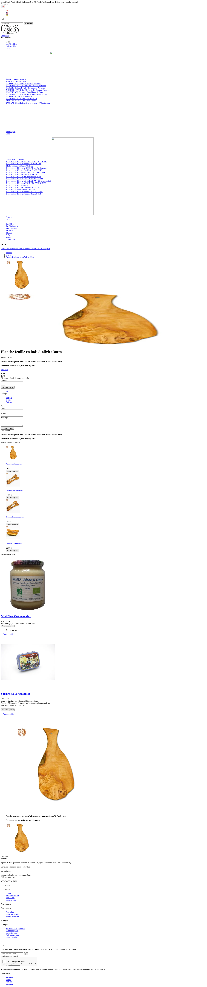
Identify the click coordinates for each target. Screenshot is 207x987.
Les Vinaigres (11, 228)
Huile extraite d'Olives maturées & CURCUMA (24, 192)
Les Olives (10, 224)
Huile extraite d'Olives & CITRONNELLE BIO (24, 179)
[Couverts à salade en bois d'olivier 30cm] (13, 512)
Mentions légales (12, 931)
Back (8, 48)
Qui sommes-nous (12, 935)
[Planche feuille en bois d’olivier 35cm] (13, 459)
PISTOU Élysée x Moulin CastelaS (19, 166)
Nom (3, 408)
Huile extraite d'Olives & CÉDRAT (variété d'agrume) (26, 168)
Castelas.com (11, 900)
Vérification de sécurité (9, 956)
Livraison (9, 893)
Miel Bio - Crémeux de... (16, 616)
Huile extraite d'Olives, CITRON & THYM (22, 187)
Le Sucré (9, 230)
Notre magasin (11, 937)
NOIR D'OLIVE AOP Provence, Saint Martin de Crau (27, 94)
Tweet (8, 400)
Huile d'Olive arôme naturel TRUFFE (20, 190)
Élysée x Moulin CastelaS (16, 79)
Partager (9, 398)
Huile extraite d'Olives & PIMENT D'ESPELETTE (25, 172)
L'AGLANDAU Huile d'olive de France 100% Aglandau (28, 103)
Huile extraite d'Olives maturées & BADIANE (23, 164)
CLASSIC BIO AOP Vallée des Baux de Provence (25, 88)
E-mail (3, 413)
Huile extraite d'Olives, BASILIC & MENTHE (24, 170)
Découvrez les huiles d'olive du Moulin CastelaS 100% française (25, 249)
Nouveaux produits (13, 914)
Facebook (9, 977)
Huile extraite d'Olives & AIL (17, 185)
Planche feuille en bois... (14, 464)
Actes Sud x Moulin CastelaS (17, 81)
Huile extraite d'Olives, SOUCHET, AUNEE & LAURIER (28, 181)
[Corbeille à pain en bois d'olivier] (13, 539)
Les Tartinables (12, 226)
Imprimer (4, 391)
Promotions (10, 912)
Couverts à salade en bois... (15, 490)
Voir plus (4, 370)
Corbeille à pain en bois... (14, 543)
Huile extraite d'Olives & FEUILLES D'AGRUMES (26, 183)
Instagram (9, 984)
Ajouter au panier (8, 387)
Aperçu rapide (7, 634)
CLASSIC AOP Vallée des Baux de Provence (23, 84)
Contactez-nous (11, 933)
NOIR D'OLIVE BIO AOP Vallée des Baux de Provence (28, 90)
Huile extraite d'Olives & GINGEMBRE (21, 174)
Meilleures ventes (12, 916)
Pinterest (9, 402)
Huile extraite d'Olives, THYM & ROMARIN (23, 177)
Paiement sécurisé (12, 896)
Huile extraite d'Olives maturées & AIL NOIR (23, 194)
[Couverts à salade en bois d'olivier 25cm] (13, 486)
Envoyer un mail (7, 428)
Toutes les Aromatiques (15, 159)
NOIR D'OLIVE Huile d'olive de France (21, 99)
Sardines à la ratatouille (15, 693)
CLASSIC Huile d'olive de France (19, 96)
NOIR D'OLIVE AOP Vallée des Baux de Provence (26, 86)
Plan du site (10, 898)
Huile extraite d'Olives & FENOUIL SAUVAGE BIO (26, 162)
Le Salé (9, 233)
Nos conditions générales (15, 929)
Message (4, 418)
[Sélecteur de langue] (3, 6)
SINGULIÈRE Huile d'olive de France (21, 101)
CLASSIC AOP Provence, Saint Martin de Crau (24, 92)
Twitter (8, 980)
